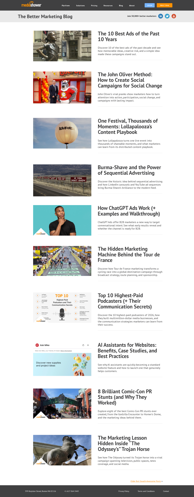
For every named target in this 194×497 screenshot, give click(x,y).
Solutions (80, 5)
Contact (166, 491)
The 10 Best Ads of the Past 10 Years (128, 36)
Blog (121, 5)
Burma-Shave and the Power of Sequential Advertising (129, 170)
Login (149, 5)
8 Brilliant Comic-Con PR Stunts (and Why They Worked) (125, 397)
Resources (108, 5)
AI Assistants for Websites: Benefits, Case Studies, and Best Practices (127, 350)
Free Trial (164, 5)
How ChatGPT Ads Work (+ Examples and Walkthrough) (129, 210)
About (132, 5)
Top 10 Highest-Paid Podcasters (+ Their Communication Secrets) (125, 301)
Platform (66, 5)
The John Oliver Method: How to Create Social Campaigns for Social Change (130, 80)
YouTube (173, 16)
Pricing (94, 5)
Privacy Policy (124, 491)
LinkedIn (160, 16)
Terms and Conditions (146, 491)
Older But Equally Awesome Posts (146, 481)
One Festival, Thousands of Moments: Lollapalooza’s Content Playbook (128, 126)
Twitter (167, 16)
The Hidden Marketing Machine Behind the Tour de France (129, 254)
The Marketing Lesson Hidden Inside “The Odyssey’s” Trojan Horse (124, 443)
